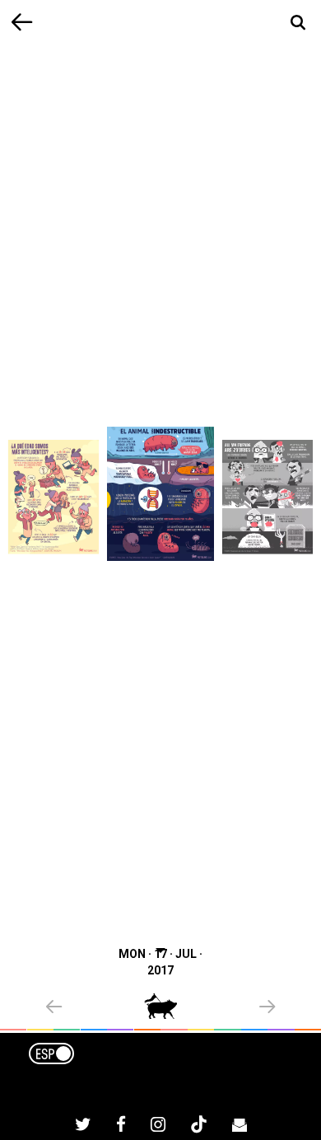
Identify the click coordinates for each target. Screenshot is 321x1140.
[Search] (298, 22)
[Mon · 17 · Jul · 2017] (160, 493)
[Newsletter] (239, 1127)
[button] (95, 1008)
